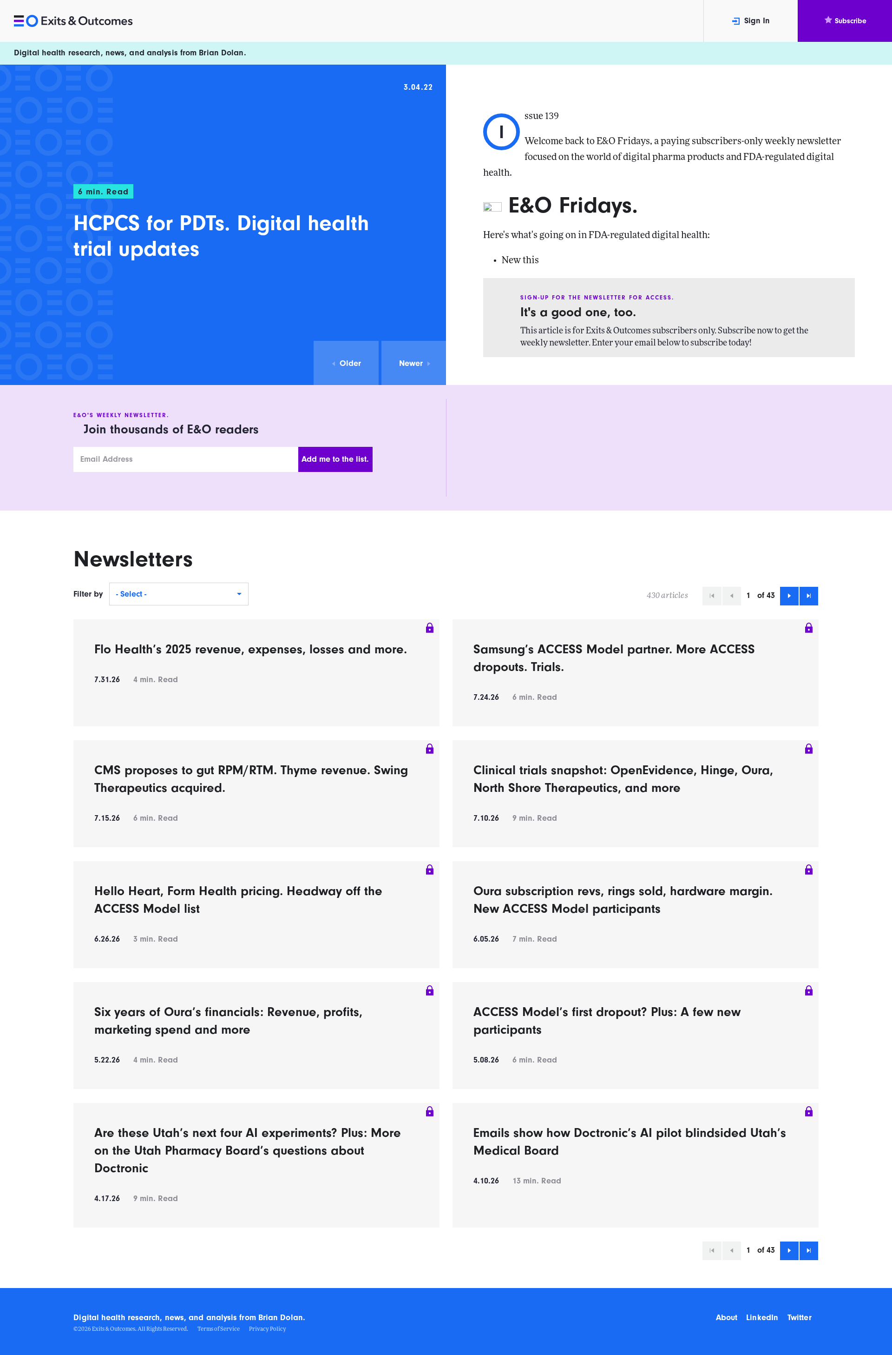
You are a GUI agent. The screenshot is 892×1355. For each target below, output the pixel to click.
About (726, 1317)
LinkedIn (762, 1317)
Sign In (757, 21)
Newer (411, 363)
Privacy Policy (267, 1329)
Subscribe (850, 21)
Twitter (799, 1317)
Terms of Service (218, 1329)
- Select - (131, 594)
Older (350, 363)
